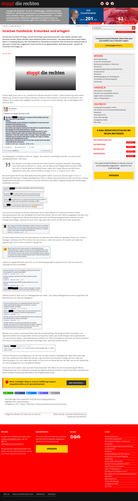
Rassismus (97, 74)
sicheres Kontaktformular (11, 439)
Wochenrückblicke (113, 141)
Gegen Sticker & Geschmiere (103, 96)
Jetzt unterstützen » (76, 383)
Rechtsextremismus (100, 59)
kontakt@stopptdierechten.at (12, 444)
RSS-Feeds (97, 122)
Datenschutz (40, 494)
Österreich (31, 404)
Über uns (6, 494)
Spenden (114, 175)
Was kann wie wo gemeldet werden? (106, 93)
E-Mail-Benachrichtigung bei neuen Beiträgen (114, 132)
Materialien (113, 150)
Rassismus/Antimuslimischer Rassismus (51, 404)
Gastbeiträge (113, 146)
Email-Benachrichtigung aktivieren (42, 399)
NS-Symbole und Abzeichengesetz (105, 79)
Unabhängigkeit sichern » (113, 45)
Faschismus (98, 67)
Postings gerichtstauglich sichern (105, 107)
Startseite (5, 26)
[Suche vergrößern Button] (133, 28)
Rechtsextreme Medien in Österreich (106, 64)
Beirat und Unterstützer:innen (23, 494)
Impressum (51, 494)
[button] (8, 393)
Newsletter (97, 112)
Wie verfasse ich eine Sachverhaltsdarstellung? (110, 110)
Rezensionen (113, 155)
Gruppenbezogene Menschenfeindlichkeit (108, 69)
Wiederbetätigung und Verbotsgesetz (106, 77)
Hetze (23, 404)
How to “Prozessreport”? (102, 98)
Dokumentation (16, 26)
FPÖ (17, 404)
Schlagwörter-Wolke (100, 120)
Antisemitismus (99, 72)
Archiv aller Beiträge (101, 117)
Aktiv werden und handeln (103, 91)
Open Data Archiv (100, 115)
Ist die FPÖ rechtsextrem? (102, 62)
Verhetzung (98, 82)
